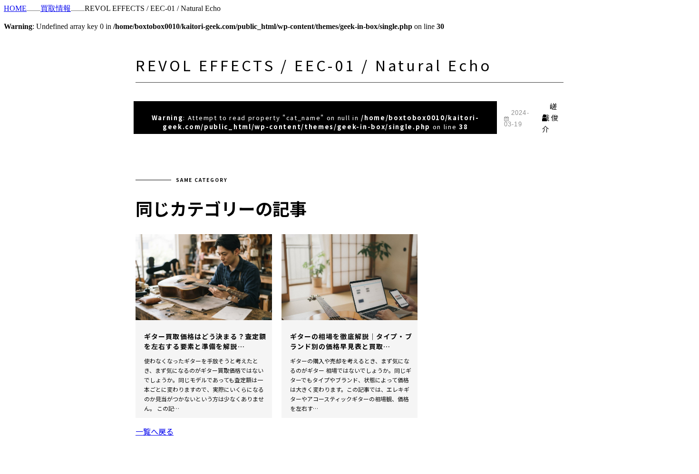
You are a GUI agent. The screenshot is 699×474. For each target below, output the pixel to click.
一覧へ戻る (155, 431)
